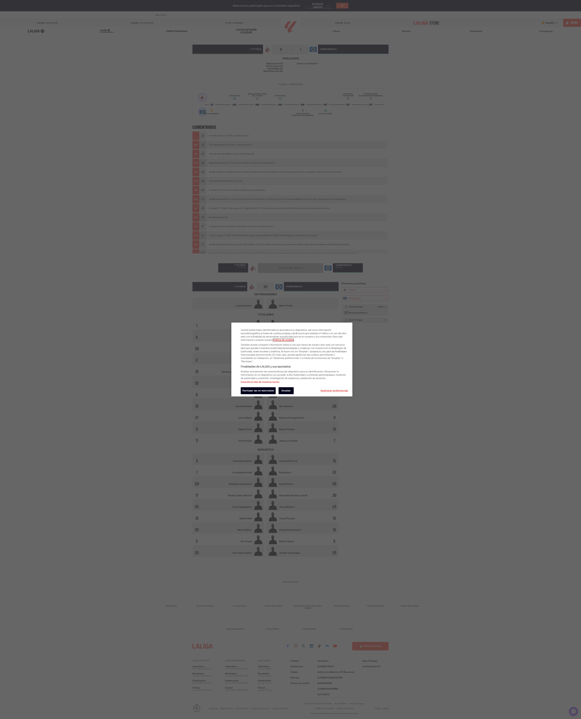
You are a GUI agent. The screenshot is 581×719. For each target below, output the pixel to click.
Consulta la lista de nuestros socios (260, 382)
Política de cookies (283, 340)
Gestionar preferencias (334, 390)
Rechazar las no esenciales (258, 390)
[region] (291, 359)
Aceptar (286, 390)
